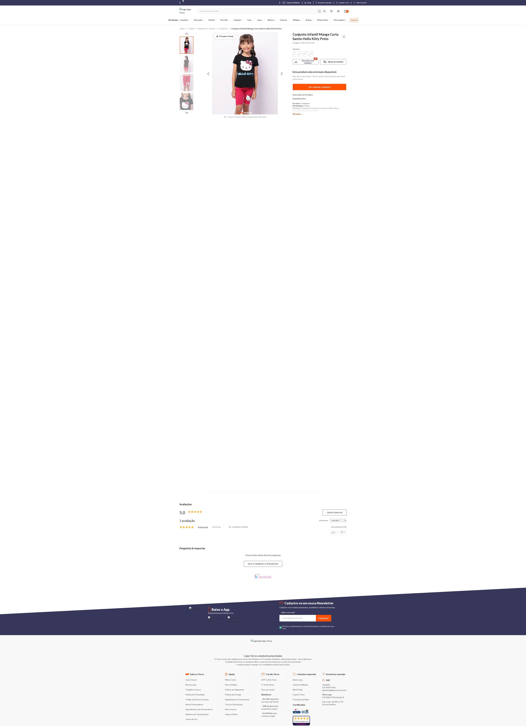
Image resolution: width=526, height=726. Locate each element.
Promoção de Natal (301, 699)
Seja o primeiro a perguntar (263, 564)
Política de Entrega (233, 694)
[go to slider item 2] (186, 82)
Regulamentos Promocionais (237, 699)
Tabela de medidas (335, 62)
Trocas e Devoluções (234, 704)
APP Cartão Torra (269, 680)
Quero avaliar (334, 512)
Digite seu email (288, 612)
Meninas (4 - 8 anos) (206, 28)
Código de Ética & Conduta (197, 699)
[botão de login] (338, 11)
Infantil (191, 28)
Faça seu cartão (268, 689)
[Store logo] (186, 11)
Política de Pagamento (234, 689)
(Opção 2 (340, 697)
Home (182, 28)
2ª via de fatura (267, 685)
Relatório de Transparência (196, 714)
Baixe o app (297, 680)
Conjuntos (223, 28)
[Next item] (279, 2)
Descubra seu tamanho (308, 62)
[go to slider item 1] (186, 63)
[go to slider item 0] (186, 45)
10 (310, 54)
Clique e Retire (231, 714)
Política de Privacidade (195, 694)
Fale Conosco (230, 709)
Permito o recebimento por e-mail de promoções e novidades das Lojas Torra (308, 627)
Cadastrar (323, 618)
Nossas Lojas (191, 685)
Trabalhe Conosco (193, 689)
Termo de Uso (191, 719)
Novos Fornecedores (194, 704)
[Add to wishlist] (344, 37)
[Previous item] (179, 2)
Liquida (354, 20)
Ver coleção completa (319, 87)
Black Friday (298, 689)
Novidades (173, 20)
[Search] (324, 11)
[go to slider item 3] (186, 101)
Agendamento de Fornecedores (199, 709)
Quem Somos (191, 680)
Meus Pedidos (231, 685)
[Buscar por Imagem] (319, 11)
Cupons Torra (299, 694)
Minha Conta (230, 680)
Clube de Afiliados (300, 685)
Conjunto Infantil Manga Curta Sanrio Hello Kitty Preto (256, 28)
